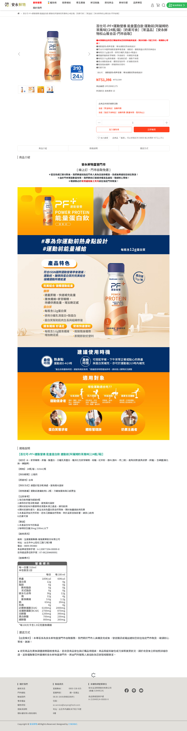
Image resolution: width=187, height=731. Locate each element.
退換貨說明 (22, 709)
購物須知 (21, 705)
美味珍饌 (123, 2)
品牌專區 (137, 2)
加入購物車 (114, 129)
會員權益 (21, 700)
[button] (89, 54)
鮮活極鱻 (94, 2)
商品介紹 (43, 148)
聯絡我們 (21, 696)
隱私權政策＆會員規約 (27, 713)
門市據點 (21, 692)
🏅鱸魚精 (52, 2)
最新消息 (21, 688)
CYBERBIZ (72, 724)
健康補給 (66, 2)
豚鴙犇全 (109, 2)
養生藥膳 (80, 2)
